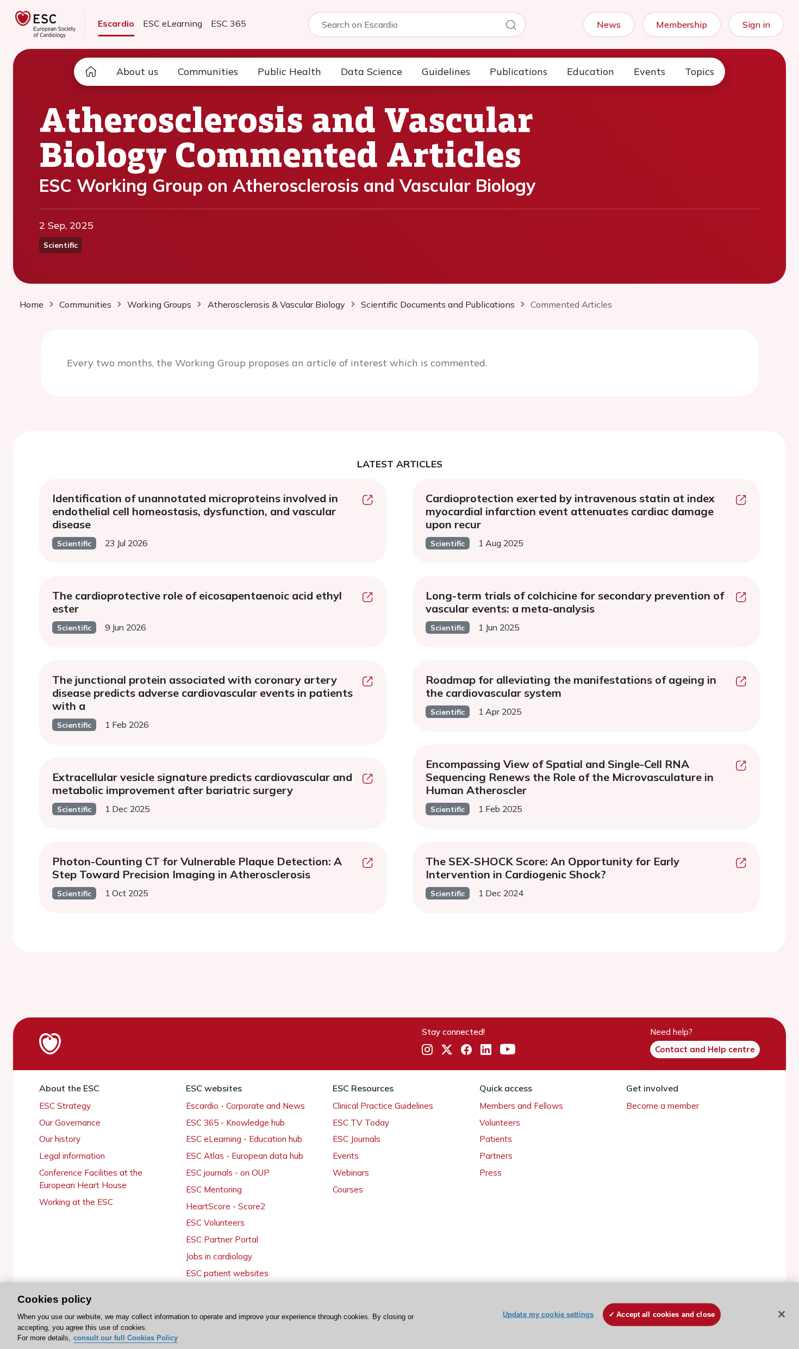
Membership (681, 24)
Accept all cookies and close (665, 1314)
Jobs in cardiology (219, 1256)
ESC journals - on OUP (228, 1172)
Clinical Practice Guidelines (383, 1106)
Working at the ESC (76, 1202)
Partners (496, 1156)
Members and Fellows (521, 1106)
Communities (208, 71)
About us (137, 71)
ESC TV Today (361, 1122)
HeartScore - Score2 (225, 1206)
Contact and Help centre (705, 1049)
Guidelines (446, 71)
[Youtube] (507, 1050)
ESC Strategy (65, 1106)
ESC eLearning (172, 23)
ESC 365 (228, 23)
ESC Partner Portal (222, 1239)
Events (649, 71)
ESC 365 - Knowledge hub (235, 1122)
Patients (495, 1139)
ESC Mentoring (214, 1189)
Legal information (72, 1156)
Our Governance (70, 1122)
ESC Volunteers (215, 1222)
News (609, 24)
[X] (446, 1050)
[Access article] (367, 501)
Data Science (371, 71)
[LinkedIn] (485, 1050)
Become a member (662, 1106)
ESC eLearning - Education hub (244, 1139)
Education (590, 71)
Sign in (756, 24)
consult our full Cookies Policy (125, 1338)
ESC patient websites (227, 1273)
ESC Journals (356, 1139)
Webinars (351, 1172)
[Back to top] (764, 1270)
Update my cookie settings (548, 1314)
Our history (59, 1139)
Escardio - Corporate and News (245, 1106)
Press (490, 1172)
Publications (518, 71)
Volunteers (499, 1122)
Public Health (289, 71)
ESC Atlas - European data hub (244, 1156)
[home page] (90, 72)
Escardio (116, 23)
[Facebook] (466, 1050)
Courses (348, 1189)
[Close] (782, 1314)
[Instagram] (427, 1050)
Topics (699, 71)
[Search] (511, 26)
